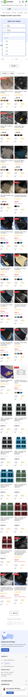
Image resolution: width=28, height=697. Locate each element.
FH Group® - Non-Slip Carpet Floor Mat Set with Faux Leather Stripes (7, 344)
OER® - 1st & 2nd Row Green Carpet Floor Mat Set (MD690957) (20, 486)
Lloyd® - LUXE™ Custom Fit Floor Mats (6, 127)
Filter (4, 73)
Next (22, 623)
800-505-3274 (11, 660)
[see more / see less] (14, 66)
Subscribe (5, 650)
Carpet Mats (20, 12)
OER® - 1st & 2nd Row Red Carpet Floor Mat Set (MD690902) (6, 552)
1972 (2, 59)
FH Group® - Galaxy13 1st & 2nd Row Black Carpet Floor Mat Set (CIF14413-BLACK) (20, 588)
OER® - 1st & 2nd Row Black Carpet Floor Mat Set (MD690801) (20, 419)
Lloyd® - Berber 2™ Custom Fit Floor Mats (7, 161)
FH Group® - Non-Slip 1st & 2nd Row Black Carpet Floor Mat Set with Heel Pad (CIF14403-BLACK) (20, 552)
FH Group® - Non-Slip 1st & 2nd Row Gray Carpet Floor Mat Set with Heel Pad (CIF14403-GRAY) (7, 589)
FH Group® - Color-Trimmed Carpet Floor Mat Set (20, 232)
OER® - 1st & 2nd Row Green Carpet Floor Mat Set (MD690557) (7, 519)
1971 (16, 59)
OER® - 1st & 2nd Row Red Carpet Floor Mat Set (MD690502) (20, 519)
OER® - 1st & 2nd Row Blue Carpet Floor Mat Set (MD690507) (6, 486)
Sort (12, 73)
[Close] (25, 688)
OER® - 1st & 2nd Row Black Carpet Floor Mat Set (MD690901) (6, 452)
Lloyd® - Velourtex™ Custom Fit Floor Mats (20, 92)
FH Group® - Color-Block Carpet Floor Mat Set (6, 269)
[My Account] (22, 2)
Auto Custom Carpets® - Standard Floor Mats (19, 161)
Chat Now (10, 692)
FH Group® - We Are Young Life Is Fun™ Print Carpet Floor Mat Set (20, 381)
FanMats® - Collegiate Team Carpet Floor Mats (7, 381)
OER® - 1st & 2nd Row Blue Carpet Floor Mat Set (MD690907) (20, 452)
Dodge (25, 12)
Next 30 (15, 613)
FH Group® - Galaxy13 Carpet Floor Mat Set (7, 232)
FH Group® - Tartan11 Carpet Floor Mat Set (20, 343)
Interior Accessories (6, 12)
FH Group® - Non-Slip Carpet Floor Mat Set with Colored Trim (20, 306)
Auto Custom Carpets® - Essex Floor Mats (7, 196)
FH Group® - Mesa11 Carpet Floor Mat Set (6, 305)
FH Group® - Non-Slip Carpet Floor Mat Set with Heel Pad (20, 196)
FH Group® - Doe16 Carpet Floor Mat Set (20, 269)
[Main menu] (2, 2)
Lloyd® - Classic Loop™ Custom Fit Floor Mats (19, 127)
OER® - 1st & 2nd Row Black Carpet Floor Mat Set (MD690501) (6, 419)
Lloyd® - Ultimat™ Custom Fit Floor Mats (7, 92)
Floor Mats (14, 12)
